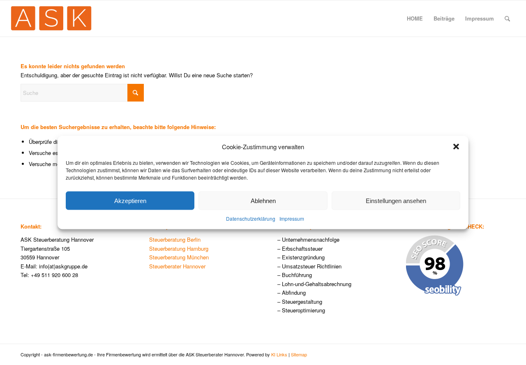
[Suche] (507, 18)
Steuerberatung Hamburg (178, 248)
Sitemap (299, 354)
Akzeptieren (130, 200)
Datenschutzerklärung (250, 218)
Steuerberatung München (179, 257)
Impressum (291, 218)
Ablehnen (263, 200)
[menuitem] (414, 18)
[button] (456, 146)
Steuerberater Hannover (177, 266)
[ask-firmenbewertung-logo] (51, 18)
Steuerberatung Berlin (175, 239)
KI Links (279, 354)
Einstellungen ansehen (396, 200)
